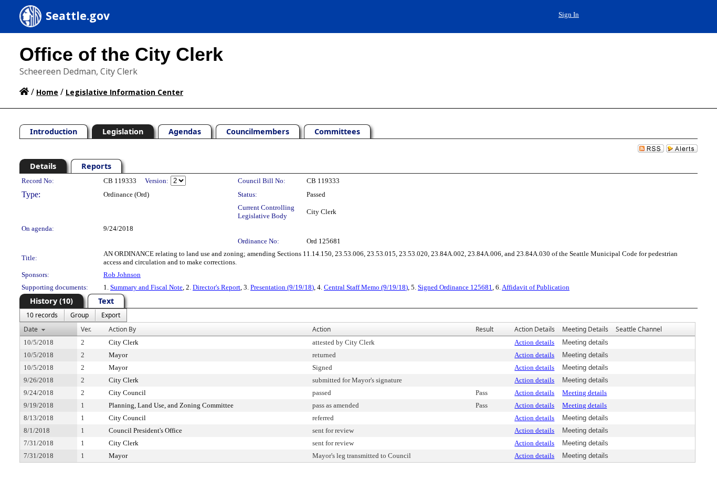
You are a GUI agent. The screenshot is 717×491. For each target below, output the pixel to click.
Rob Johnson (122, 275)
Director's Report (216, 287)
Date (31, 329)
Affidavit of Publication (536, 287)
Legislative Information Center (124, 92)
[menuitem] (42, 315)
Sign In (568, 14)
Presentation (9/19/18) (282, 287)
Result (484, 329)
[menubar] (73, 315)
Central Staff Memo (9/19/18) (366, 287)
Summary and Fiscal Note (146, 287)
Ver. (86, 329)
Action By (122, 329)
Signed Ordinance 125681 (455, 287)
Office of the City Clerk (121, 54)
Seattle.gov (78, 15)
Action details (534, 342)
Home (47, 92)
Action (321, 329)
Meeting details (584, 393)
